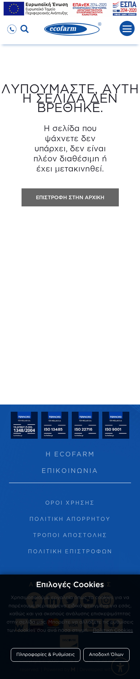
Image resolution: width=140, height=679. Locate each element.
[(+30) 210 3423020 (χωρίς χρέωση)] (11, 26)
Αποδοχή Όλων (106, 654)
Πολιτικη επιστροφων (70, 551)
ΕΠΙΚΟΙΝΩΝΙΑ (70, 470)
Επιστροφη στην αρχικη (70, 197)
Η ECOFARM (70, 454)
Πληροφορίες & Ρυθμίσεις (46, 654)
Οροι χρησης (70, 503)
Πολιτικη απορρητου (70, 519)
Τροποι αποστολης (70, 535)
